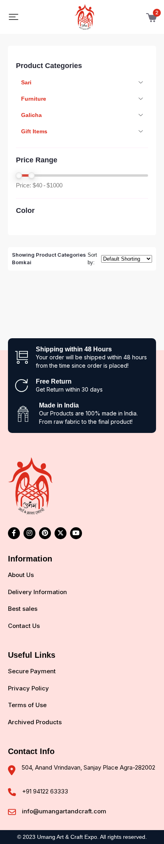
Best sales (22, 608)
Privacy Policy (28, 688)
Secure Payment (32, 671)
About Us (21, 575)
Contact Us (24, 626)
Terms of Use (27, 705)
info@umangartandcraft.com (64, 811)
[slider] (19, 175)
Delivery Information (37, 592)
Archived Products (35, 722)
